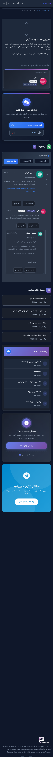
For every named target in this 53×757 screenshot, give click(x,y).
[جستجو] (23, 3)
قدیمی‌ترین (25, 161)
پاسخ (15, 203)
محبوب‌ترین (9, 161)
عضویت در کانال (25, 501)
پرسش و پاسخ (41, 11)
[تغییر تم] (18, 3)
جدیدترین (41, 161)
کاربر (35, 77)
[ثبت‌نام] (9, 3)
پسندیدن (28, 203)
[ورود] (14, 3)
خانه (49, 11)
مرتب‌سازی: (43, 155)
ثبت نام (34, 132)
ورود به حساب (33, 125)
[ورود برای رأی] (26, 23)
